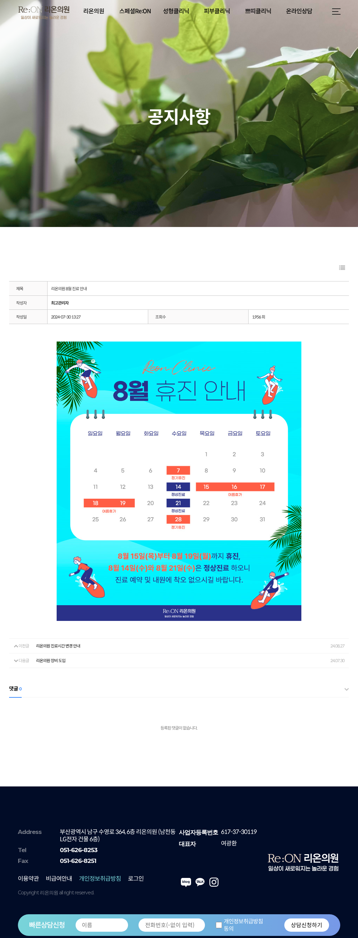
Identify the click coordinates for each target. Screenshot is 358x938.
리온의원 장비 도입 (50, 660)
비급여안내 (59, 878)
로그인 (136, 878)
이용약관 (28, 878)
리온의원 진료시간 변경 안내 (58, 645)
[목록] (342, 268)
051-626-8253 (78, 850)
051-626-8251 (78, 860)
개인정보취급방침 (100, 878)
